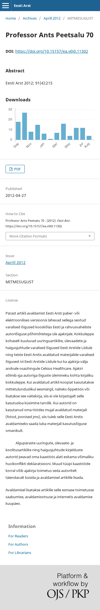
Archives (30, 18)
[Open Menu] (5, 5)
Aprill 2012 (52, 18)
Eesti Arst (22, 5)
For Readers (18, 536)
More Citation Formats (28, 236)
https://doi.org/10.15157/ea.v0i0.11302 (51, 51)
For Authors (18, 544)
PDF (17, 169)
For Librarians (19, 552)
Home (11, 18)
